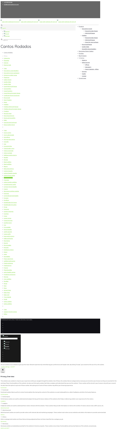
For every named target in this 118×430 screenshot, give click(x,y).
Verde (5, 299)
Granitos (6, 213)
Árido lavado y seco (9, 148)
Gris (5, 225)
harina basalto (8, 229)
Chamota (6, 180)
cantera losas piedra (9, 175)
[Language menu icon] (3, 28)
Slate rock (6, 294)
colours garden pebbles (10, 182)
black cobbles (7, 162)
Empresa (6, 193)
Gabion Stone (7, 79)
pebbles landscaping (9, 261)
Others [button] (2, 414)
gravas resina (7, 218)
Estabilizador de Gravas (10, 202)
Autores (6, 62)
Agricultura (7, 137)
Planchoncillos (8, 270)
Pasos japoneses (8, 258)
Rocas (5, 283)
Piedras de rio (7, 265)
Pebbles (6, 104)
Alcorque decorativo (9, 139)
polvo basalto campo (9, 272)
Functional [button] (3, 387)
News (5, 102)
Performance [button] (4, 394)
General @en (7, 88)
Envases (6, 198)
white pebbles (8, 303)
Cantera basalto (8, 171)
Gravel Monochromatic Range (12, 93)
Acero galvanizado (9, 135)
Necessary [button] (3, 421)
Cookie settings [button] (5, 367)
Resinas (6, 276)
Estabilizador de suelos (10, 204)
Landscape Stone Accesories (12, 95)
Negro (5, 252)
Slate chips (7, 292)
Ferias (5, 207)
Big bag (6, 159)
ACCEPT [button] (12, 367)
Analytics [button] (3, 401)
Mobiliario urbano (9, 249)
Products (6, 111)
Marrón (6, 243)
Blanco (6, 166)
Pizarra (6, 267)
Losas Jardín (7, 234)
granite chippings (8, 211)
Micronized (7, 97)
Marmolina (7, 240)
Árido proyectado (8, 150)
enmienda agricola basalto (11, 195)
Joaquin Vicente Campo (10, 311)
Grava (5, 216)
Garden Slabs (7, 82)
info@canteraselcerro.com (11, 4)
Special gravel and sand (10, 122)
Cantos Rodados (8, 52)
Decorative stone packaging (11, 73)
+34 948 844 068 (8, 2)
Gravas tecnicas (8, 220)
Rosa (5, 288)
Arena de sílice (8, 146)
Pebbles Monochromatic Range (12, 109)
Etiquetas (6, 60)
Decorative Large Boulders (11, 70)
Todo (5, 68)
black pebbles (7, 164)
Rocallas (6, 281)
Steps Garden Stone (9, 124)
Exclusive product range (10, 75)
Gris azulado (7, 227)
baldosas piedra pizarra (10, 155)
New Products (8, 100)
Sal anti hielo (7, 290)
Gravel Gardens (8, 91)
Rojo (5, 285)
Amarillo (6, 141)
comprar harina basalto (10, 186)
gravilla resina (8, 222)
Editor (5, 314)
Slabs (5, 120)
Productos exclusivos (9, 274)
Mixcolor (6, 247)
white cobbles (8, 301)
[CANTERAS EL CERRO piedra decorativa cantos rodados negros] (38, 22)
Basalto (6, 157)
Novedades (7, 256)
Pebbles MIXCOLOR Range (11, 106)
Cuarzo (6, 189)
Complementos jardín (10, 184)
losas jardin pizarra (9, 236)
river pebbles (7, 279)
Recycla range (7, 113)
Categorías (7, 58)
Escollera (6, 200)
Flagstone (6, 77)
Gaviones (6, 209)
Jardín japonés (8, 231)
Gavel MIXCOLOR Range (10, 86)
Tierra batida (7, 297)
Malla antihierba (8, 238)
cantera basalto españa (10, 173)
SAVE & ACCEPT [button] (5, 428)
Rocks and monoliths (9, 118)
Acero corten (7, 132)
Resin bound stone (9, 115)
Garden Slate (7, 84)
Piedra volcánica (8, 263)
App (5, 144)
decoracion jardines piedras (11, 191)
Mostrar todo (7, 65)
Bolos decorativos (9, 168)
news (5, 254)
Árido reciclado (8, 153)
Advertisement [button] (5, 408)
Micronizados (7, 245)
